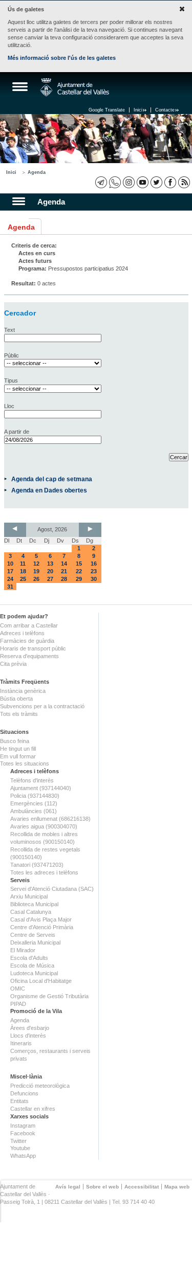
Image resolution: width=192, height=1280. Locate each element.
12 (36, 563)
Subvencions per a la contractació (42, 706)
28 (64, 579)
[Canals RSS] (184, 182)
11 (23, 563)
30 (94, 579)
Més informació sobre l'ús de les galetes (62, 58)
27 (50, 579)
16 (94, 563)
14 (64, 563)
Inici (138, 110)
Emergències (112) (33, 803)
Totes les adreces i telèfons (44, 872)
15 (79, 563)
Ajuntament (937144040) (40, 788)
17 (10, 571)
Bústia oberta (16, 698)
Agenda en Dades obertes (49, 490)
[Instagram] (129, 182)
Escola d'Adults (29, 958)
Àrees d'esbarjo (29, 1028)
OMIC (17, 988)
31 (10, 586)
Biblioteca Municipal (34, 904)
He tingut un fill (18, 749)
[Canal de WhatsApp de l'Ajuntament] (115, 182)
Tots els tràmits (19, 714)
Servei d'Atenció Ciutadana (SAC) (52, 889)
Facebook (22, 1133)
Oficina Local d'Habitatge (41, 981)
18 (23, 571)
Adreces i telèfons (22, 633)
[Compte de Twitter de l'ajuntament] (156, 182)
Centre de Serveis (32, 935)
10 (10, 563)
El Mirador (22, 950)
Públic (11, 355)
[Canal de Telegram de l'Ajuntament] (101, 182)
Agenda (37, 172)
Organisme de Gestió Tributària (49, 996)
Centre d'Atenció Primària (41, 927)
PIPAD (18, 1004)
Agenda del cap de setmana (51, 479)
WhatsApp (23, 1156)
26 (36, 579)
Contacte (165, 110)
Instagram (22, 1125)
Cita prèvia (13, 664)
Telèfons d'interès (32, 780)
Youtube (20, 1148)
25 (23, 579)
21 (64, 571)
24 (10, 579)
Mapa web (176, 1186)
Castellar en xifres (32, 1109)
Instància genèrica (23, 691)
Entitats (19, 1101)
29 (79, 579)
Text (9, 330)
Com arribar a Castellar (29, 625)
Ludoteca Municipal (34, 973)
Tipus (11, 380)
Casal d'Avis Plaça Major (41, 919)
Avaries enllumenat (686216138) (50, 819)
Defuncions (24, 1093)
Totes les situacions (24, 763)
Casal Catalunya (30, 912)
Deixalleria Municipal (35, 942)
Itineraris (21, 1043)
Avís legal (67, 1186)
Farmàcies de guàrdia (27, 641)
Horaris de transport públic (33, 648)
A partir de (16, 432)
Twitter (18, 1141)
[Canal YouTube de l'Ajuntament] (142, 182)
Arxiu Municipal (29, 896)
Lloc (9, 406)
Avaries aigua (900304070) (43, 826)
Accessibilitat (141, 1186)
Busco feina (14, 741)
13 (50, 563)
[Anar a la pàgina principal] (74, 87)
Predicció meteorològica (40, 1086)
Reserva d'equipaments (29, 656)
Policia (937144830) (34, 796)
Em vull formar (18, 756)
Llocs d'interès (28, 1035)
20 (50, 571)
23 (94, 571)
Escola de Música (32, 965)
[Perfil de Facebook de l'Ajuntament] (170, 182)
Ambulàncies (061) (33, 811)
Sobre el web (102, 1186)
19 (36, 571)
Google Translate (107, 110)
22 (79, 571)
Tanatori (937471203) (36, 865)
